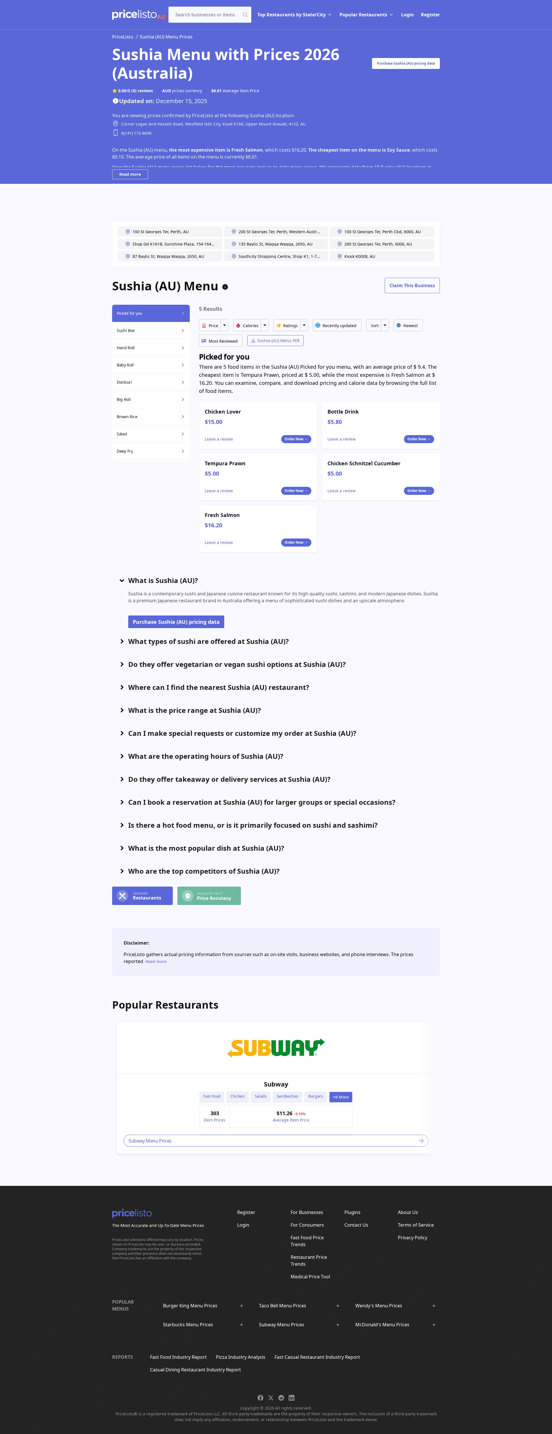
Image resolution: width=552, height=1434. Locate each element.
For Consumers (307, 1225)
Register (430, 14)
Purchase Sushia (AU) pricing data (406, 63)
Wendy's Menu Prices (378, 1305)
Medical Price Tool (310, 1276)
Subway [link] (276, 1084)
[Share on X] (271, 1398)
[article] (276, 1088)
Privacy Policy (412, 1237)
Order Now (294, 439)
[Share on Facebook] (260, 1398)
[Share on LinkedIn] (291, 1398)
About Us (408, 1212)
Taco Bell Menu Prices (282, 1305)
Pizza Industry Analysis (240, 1357)
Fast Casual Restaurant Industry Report (317, 1357)
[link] (276, 1048)
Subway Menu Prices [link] (150, 1141)
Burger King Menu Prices (190, 1305)
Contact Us (356, 1225)
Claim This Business (412, 285)
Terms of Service (416, 1225)
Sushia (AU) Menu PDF (278, 340)
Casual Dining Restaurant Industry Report (195, 1370)
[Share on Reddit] (281, 1398)
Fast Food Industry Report (178, 1357)
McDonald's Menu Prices (382, 1324)
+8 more (341, 1097)
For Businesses (307, 1212)
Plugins (352, 1212)
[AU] (134, 14)
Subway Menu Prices (281, 1324)
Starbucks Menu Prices (188, 1324)
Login (407, 14)
